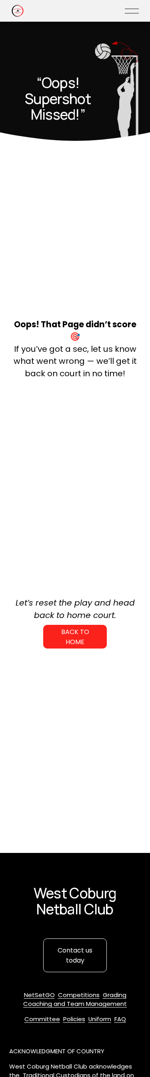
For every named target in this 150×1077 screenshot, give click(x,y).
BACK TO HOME (75, 637)
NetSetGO (39, 995)
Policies (74, 1019)
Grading (114, 995)
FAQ (120, 1019)
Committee (42, 1019)
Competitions (79, 995)
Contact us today (75, 955)
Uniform (99, 1019)
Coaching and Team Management (75, 1003)
